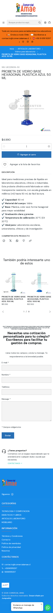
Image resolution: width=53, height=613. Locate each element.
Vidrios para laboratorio (25, 52)
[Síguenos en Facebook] (12, 494)
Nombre (6, 375)
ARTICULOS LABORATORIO (29, 49)
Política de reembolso (11, 543)
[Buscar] (39, 22)
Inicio (12, 49)
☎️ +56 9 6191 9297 (41, 38)
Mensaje (6, 399)
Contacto (6, 539)
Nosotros (6, 551)
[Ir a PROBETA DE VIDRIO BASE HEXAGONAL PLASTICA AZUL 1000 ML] (39, 282)
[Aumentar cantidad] (49, 146)
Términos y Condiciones (12, 536)
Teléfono (6, 387)
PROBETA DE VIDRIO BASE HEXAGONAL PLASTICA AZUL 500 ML (14, 299)
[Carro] (49, 22)
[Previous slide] (4, 311)
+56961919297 (11, 568)
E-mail (5, 363)
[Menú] (3, 22)
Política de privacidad (11, 547)
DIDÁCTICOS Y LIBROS (11, 515)
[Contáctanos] (26, 456)
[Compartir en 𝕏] (10, 241)
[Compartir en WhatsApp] (17, 241)
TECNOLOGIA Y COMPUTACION (15, 511)
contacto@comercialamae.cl (17, 564)
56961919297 (10, 572)
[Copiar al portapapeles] (30, 241)
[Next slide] (49, 311)
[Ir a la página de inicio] (26, 10)
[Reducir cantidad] (4, 146)
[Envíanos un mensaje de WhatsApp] (48, 608)
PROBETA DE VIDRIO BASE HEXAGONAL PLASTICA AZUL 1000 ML (39, 299)
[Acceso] (45, 22)
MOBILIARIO (7, 522)
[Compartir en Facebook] (4, 241)
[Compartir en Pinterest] (23, 241)
